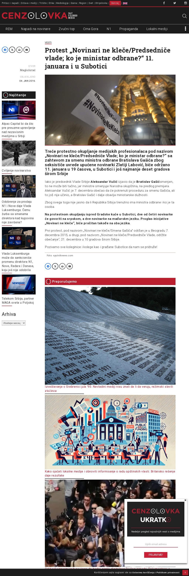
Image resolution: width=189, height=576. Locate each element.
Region (83, 3)
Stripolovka (101, 3)
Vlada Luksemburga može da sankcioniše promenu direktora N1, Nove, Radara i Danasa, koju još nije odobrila (18, 262)
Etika (51, 3)
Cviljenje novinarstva (16, 170)
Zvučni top (67, 29)
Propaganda (128, 29)
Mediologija (62, 3)
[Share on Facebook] (5, 50)
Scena (74, 3)
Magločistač (28, 70)
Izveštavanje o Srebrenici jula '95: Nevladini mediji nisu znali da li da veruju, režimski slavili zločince (109, 388)
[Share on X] (12, 50)
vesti (48, 42)
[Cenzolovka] (39, 15)
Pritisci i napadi (10, 3)
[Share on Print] (19, 50)
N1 (109, 29)
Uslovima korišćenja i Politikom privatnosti (155, 572)
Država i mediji (29, 3)
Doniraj (115, 3)
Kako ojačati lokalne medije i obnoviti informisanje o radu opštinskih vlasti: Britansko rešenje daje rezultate (110, 473)
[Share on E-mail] (26, 50)
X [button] (185, 572)
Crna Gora (90, 29)
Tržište (43, 3)
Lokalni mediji (157, 29)
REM (9, 29)
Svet (91, 3)
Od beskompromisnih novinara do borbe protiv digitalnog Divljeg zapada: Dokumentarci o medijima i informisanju (107, 571)
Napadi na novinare (36, 29)
